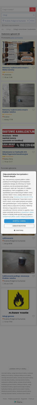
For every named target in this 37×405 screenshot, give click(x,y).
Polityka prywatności (26, 216)
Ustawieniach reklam (27, 212)
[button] (18, 230)
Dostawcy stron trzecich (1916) (23, 197)
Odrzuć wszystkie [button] (19, 226)
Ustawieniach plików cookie (11, 216)
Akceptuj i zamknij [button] (19, 221)
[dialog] (18, 202)
